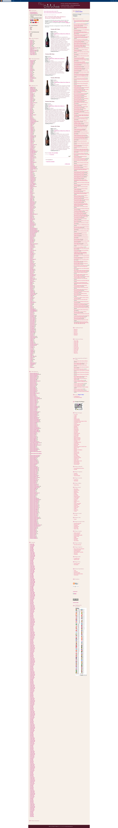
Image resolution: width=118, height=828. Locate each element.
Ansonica (31, 98)
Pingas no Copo (76, 447)
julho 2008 (31, 577)
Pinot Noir (31, 272)
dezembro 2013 (32, 648)
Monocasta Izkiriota (33, 433)
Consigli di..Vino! (77, 558)
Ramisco (31, 280)
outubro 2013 (32, 646)
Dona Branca (32, 150)
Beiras (31, 44)
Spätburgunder (32, 302)
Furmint (31, 161)
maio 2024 (31, 786)
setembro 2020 (32, 738)
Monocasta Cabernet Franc (34, 397)
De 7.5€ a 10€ (76, 349)
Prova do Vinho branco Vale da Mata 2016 (80, 299)
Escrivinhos (76, 494)
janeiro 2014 (32, 649)
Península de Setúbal (33, 50)
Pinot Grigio (32, 270)
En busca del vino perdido (78, 535)
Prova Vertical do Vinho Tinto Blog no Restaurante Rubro (80, 109)
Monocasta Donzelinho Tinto (34, 411)
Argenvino (75, 473)
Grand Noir (32, 175)
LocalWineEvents (77, 396)
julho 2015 (31, 669)
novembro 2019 (32, 727)
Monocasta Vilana (33, 529)
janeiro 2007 (32, 557)
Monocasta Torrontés (33, 516)
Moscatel (31, 227)
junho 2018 (32, 708)
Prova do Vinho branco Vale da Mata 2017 (80, 160)
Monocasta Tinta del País (34, 506)
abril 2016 (31, 679)
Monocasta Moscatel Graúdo (34, 455)
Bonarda (31, 118)
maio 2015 (31, 667)
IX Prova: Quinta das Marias (78, 380)
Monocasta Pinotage (33, 474)
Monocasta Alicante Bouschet (34, 374)
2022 (83, 321)
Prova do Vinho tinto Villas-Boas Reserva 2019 (81, 55)
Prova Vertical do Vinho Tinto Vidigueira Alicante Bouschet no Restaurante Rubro (80, 27)
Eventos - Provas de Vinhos (53, 152)
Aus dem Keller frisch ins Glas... (79, 468)
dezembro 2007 (32, 569)
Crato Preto (32, 147)
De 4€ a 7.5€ (76, 350)
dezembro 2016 (32, 688)
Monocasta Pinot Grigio (34, 470)
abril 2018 (31, 706)
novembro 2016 (32, 687)
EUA (31, 71)
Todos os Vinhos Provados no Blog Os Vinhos (50, 11)
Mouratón (31, 237)
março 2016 (32, 678)
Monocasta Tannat (33, 497)
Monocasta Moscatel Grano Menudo (36, 453)
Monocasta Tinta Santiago (34, 512)
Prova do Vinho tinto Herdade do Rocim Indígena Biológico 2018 (80, 101)
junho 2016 (32, 681)
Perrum (31, 262)
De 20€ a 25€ (76, 345)
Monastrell (31, 222)
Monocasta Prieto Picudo (34, 475)
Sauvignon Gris (32, 294)
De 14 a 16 (75, 331)
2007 (82, 323)
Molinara (31, 221)
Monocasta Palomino (33, 466)
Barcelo (31, 111)
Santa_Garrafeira (77, 456)
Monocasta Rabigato (33, 476)
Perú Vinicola (76, 564)
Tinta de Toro (32, 322)
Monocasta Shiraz (33, 489)
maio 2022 (31, 760)
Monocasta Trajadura (33, 519)
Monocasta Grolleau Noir (34, 429)
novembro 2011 (32, 621)
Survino (75, 519)
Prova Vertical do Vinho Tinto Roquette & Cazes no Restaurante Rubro (80, 213)
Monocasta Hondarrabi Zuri (34, 431)
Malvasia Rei (32, 204)
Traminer (31, 339)
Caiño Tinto (32, 123)
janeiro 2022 (32, 755)
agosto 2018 (32, 710)
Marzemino (32, 210)
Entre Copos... (76, 428)
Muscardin (32, 241)
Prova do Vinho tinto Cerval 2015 (79, 39)
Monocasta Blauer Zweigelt (34, 393)
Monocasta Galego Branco (34, 417)
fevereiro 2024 (32, 783)
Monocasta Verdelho (33, 528)
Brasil (31, 65)
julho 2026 (31, 815)
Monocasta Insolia (33, 432)
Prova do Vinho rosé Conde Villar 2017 (80, 265)
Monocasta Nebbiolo (33, 459)
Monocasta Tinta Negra (34, 510)
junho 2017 (32, 695)
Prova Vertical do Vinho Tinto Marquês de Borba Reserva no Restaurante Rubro (80, 215)
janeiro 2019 (32, 716)
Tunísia (31, 80)
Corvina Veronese (33, 144)
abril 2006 (31, 547)
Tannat (31, 307)
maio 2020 (31, 733)
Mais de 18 (75, 329)
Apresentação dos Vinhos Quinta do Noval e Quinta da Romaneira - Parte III (81, 172)
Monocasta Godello (33, 422)
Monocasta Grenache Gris (34, 427)
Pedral (31, 258)
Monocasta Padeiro (33, 464)
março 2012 (32, 625)
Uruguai (31, 81)
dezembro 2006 (32, 556)
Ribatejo (31, 51)
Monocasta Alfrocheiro (33, 373)
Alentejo (31, 41)
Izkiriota (31, 188)
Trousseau (31, 346)
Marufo (31, 209)
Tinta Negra (32, 327)
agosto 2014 (32, 657)
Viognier (31, 357)
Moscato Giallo (32, 236)
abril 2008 (31, 573)
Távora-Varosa (32, 52)
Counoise (31, 145)
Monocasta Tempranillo (34, 498)
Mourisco (31, 238)
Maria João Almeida (77, 437)
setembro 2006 (32, 552)
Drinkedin (75, 426)
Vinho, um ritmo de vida (78, 460)
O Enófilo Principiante (77, 442)
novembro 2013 (32, 647)
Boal (31, 115)
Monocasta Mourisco (33, 457)
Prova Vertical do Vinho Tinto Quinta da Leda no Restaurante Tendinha (81, 200)
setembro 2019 (32, 724)
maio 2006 (31, 548)
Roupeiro (31, 286)
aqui (40, 18)
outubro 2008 (32, 580)
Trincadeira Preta (33, 345)
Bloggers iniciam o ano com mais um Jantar (81, 206)
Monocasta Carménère (33, 401)
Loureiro (31, 197)
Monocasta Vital (32, 534)
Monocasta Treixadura (33, 522)
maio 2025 (31, 799)
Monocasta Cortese (33, 410)
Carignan (31, 129)
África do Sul (32, 60)
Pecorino (31, 255)
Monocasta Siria (32, 490)
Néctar (75, 570)
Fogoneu (31, 158)
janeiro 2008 (32, 570)
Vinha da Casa (76, 458)
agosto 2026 (32, 816)
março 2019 (32, 718)
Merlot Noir (32, 218)
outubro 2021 (32, 752)
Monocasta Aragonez (33, 378)
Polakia (75, 537)
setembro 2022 (32, 764)
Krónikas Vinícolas (77, 433)
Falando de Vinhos (77, 496)
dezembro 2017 (32, 701)
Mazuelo (31, 212)
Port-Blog (75, 469)
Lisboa (35, 47)
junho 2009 (32, 589)
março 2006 (32, 546)
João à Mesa (76, 432)
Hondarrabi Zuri (32, 186)
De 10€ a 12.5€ (76, 348)
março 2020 (32, 731)
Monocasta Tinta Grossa (34, 508)
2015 (82, 322)
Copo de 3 (75, 423)
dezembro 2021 (32, 754)
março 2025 (32, 797)
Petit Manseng (32, 263)
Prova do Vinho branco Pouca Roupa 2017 (80, 266)
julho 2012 (31, 630)
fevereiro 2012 (32, 624)
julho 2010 (31, 603)
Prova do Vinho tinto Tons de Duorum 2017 (81, 79)
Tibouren (31, 314)
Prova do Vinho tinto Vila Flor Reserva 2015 (81, 287)
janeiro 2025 (32, 795)
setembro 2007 (32, 566)
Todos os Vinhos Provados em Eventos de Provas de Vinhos (52, 12)
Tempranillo (32, 308)
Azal (31, 108)
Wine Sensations (76, 464)
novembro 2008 (32, 581)
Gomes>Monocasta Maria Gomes (35, 442)
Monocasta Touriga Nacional (34, 518)
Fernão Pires (32, 156)
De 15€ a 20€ (76, 346)
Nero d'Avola (32, 247)
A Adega (75, 416)
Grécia (31, 73)
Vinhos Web (76, 507)
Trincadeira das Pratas (33, 344)
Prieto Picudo (32, 275)
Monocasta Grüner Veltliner (34, 430)
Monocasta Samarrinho (34, 484)
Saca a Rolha (76, 455)
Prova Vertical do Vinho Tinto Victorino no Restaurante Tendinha (81, 290)
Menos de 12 (76, 333)
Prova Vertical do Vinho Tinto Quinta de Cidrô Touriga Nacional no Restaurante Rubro (81, 193)
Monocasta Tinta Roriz (33, 511)
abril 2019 (31, 719)
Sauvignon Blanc (32, 293)
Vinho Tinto (76, 505)
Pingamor (75, 448)
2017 (78, 322)
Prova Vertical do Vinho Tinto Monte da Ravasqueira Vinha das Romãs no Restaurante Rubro (81, 32)
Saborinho (31, 290)
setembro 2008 (32, 579)
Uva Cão (31, 348)
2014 (84, 322)
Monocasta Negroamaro (34, 463)
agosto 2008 (32, 578)
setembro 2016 (32, 685)
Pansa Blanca (32, 253)
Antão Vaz (31, 99)
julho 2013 (31, 643)
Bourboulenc (32, 119)
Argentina (31, 62)
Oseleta (31, 249)
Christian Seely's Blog (77, 549)
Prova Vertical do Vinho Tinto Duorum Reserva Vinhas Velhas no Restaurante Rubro (81, 271)
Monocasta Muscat (33, 458)
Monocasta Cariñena (33, 400)
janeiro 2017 (32, 689)
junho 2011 (32, 615)
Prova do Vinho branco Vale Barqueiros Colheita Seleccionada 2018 (80, 129)
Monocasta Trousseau (33, 527)
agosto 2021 (32, 750)
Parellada (31, 254)
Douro (31, 46)
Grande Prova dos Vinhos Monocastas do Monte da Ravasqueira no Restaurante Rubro (81, 283)
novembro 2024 (32, 793)
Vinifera (75, 508)
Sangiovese (32, 292)
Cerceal (31, 133)
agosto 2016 (32, 684)
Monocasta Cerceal (33, 404)
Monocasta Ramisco (33, 478)
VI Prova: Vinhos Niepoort (78, 384)
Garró (31, 169)
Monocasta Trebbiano (33, 521)
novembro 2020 (32, 740)
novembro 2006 (32, 555)
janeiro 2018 (32, 702)
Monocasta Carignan (33, 399)
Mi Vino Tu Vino (76, 524)
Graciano (31, 174)
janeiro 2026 (32, 808)
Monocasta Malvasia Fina (34, 441)
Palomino (31, 252)
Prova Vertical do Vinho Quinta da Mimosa (81, 360)
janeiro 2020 (32, 729)
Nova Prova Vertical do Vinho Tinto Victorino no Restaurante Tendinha (81, 90)
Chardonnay (32, 135)
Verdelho (31, 351)
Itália (31, 75)
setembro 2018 (32, 711)
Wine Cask (75, 553)
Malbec (31, 199)
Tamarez (31, 306)
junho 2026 (32, 814)
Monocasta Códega (33, 409)
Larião (31, 195)
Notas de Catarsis (77, 563)
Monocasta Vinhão (33, 530)
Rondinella (32, 285)
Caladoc (31, 124)
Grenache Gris (32, 178)
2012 (87, 322)
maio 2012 (31, 627)
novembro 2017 (32, 700)
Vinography (76, 525)
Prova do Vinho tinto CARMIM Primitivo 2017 (81, 224)
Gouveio (31, 173)
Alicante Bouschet (33, 90)
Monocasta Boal (32, 394)
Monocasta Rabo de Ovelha (34, 477)
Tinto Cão (31, 333)
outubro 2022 (32, 765)
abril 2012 (31, 626)
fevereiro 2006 (32, 545)
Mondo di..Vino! (76, 559)
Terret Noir (32, 313)
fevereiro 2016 (32, 677)
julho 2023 (31, 775)
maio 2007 (31, 561)
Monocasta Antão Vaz (33, 377)
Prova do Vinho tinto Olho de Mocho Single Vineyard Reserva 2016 (81, 217)
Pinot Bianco (32, 269)
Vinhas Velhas (32, 356)
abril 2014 (31, 653)
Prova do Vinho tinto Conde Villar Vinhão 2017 (81, 280)
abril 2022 (31, 759)
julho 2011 (31, 616)
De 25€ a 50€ (76, 344)
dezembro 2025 (32, 807)
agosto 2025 (32, 803)
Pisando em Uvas (76, 501)
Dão (30, 45)
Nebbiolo (31, 244)
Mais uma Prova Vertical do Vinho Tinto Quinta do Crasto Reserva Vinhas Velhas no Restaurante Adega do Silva (81, 45)
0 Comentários (52, 154)
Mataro (31, 211)
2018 (76, 322)
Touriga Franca (32, 336)
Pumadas (75, 450)
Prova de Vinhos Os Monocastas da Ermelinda (81, 374)
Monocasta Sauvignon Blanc (34, 486)
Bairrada (31, 43)
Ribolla (31, 282)
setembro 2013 (32, 645)
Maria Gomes (32, 207)
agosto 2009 (32, 591)
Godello (31, 172)
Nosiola (31, 248)
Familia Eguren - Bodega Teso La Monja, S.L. (62, 33)
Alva (31, 92)
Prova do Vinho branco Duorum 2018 (80, 117)
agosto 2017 (32, 697)
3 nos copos (76, 414)
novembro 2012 (32, 634)
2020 (86, 321)
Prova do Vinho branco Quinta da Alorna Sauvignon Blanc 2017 (80, 286)
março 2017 (32, 691)
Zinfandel (31, 367)
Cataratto (31, 132)
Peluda (31, 260)
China (31, 68)
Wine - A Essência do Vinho (78, 573)
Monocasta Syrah (33, 495)
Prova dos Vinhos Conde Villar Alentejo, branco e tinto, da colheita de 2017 (81, 277)
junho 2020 (32, 734)
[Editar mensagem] (70, 156)
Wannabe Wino (76, 526)
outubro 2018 (32, 712)
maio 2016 (31, 680)
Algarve (31, 42)
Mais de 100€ (76, 340)
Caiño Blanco (32, 122)
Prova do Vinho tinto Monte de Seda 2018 (80, 126)
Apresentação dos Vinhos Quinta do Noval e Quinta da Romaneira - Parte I (81, 176)
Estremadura (32, 47)
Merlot (31, 217)
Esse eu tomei (76, 495)
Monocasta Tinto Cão (33, 513)
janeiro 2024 (32, 782)
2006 (84, 323)
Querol (31, 276)
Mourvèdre (32, 239)
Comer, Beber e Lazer (77, 422)
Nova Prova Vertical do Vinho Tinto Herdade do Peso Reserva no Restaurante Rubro (81, 306)
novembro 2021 (32, 753)
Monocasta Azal (32, 386)
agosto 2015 (32, 670)
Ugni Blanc (32, 347)
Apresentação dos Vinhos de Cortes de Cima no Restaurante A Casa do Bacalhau (81, 304)
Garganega (32, 165)
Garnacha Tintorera (33, 168)
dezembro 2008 (32, 582)
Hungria (31, 74)
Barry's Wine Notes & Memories (79, 548)
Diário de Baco (76, 492)
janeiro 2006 (32, 544)
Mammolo (31, 205)
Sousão (31, 301)
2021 (85, 321)
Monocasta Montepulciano (34, 449)
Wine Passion (76, 574)
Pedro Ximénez (32, 259)
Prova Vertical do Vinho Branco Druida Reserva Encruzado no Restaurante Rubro (81, 137)
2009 (78, 323)
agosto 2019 (32, 723)
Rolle (31, 284)
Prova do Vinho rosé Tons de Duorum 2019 (81, 83)
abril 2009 (31, 587)
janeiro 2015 (32, 663)
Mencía (31, 215)
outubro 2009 (32, 593)
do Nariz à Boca (76, 425)
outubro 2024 (32, 792)
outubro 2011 (32, 620)
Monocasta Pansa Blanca (34, 467)
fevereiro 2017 (32, 690)
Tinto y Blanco (76, 540)
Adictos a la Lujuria (77, 532)
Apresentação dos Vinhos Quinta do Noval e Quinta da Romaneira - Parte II (81, 174)
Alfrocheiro (32, 88)
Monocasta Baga (32, 387)
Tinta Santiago (32, 330)
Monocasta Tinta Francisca (34, 507)
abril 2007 (31, 560)
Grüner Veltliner (32, 184)
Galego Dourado (32, 162)
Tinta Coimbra (32, 319)
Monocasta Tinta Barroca (34, 501)
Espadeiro (31, 155)
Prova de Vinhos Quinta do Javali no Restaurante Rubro (80, 191)
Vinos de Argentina (77, 475)
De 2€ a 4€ (75, 351)
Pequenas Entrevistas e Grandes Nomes (80, 446)
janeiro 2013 (32, 636)
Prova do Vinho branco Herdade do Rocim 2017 (81, 313)
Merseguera (32, 219)
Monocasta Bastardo (33, 390)
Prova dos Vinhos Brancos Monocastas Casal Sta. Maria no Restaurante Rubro (81, 125)
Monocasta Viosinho (33, 533)
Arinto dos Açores (33, 102)
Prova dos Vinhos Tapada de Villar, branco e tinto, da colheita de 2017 (81, 275)
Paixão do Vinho (76, 444)
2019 (74, 322)
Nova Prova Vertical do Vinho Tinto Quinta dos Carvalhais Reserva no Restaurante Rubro (81, 37)
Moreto (31, 226)
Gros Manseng (32, 183)
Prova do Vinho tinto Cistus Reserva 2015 (80, 147)
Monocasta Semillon (33, 488)
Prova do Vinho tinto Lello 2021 (79, 23)
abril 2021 (31, 745)
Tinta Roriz (32, 329)
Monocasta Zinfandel (33, 538)
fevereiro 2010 (32, 598)
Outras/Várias (32, 250)
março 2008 (32, 572)
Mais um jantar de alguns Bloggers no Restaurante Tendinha (80, 318)
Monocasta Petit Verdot (33, 469)
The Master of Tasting (77, 457)
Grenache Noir (32, 179)
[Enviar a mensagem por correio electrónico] (69, 156)
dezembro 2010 (32, 609)
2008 (80, 323)
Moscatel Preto (32, 233)
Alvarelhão (32, 93)
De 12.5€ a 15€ (76, 347)
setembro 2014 (32, 658)
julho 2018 (31, 709)
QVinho (75, 502)
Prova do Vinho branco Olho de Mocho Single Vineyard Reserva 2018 (81, 111)
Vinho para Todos (77, 504)
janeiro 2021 (32, 742)
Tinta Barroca (32, 316)
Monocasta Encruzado (33, 412)
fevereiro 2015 (32, 664)
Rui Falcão (75, 454)
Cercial (31, 134)
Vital (31, 360)
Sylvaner (31, 303)
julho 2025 (31, 802)
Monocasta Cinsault (33, 408)
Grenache (31, 176)
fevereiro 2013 (32, 637)
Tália (31, 305)
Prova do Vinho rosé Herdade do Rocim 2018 (81, 162)
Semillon (31, 295)
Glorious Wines (76, 484)
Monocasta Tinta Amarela (34, 500)
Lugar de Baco (76, 435)
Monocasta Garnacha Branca (34, 419)
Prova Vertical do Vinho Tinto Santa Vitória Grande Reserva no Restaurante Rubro (81, 149)
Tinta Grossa (32, 325)
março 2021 (32, 744)
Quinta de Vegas (76, 453)
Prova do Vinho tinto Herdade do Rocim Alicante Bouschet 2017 (80, 95)
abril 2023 (31, 772)
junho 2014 (32, 655)
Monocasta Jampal (33, 436)
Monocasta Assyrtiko (33, 384)
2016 (80, 322)
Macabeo (31, 198)
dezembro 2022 (32, 767)
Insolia (31, 187)
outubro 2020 (32, 739)
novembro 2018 (32, 713)
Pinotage (31, 273)
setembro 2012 (32, 632)
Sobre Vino (76, 539)
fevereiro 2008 (32, 571)
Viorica (31, 358)
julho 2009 (31, 590)
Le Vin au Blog (76, 497)
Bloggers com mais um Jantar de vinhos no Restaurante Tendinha (81, 196)
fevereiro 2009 (32, 584)
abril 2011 (31, 613)
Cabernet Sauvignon (33, 121)
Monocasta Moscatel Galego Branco (35, 451)
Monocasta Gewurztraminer (34, 421)
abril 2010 (31, 600)
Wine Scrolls (76, 527)
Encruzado (32, 153)
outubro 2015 (32, 673)
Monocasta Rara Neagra (34, 479)
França (31, 72)
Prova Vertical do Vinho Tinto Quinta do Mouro (81, 51)
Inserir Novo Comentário (50, 161)
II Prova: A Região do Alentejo (79, 390)
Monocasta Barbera (33, 388)
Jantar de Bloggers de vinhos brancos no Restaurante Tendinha (80, 178)
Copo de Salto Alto (77, 424)
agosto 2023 (32, 776)
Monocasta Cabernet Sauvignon (35, 398)
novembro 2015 (32, 674)
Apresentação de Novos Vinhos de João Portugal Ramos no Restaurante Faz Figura (81, 180)
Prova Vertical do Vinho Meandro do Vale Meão (81, 370)
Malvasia (31, 200)
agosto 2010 (32, 604)
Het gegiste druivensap (77, 544)
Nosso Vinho (76, 498)
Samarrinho (32, 291)
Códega (31, 140)
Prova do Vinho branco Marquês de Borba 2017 (81, 307)
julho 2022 (31, 762)
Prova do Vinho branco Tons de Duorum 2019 (81, 81)
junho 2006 (32, 549)
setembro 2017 (32, 698)
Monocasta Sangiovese (33, 485)
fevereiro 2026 (32, 809)
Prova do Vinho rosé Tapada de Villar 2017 (81, 272)
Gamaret (31, 163)
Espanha (31, 70)
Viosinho (31, 359)
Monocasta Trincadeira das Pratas (35, 524)
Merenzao (31, 216)
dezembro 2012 (32, 635)
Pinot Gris (31, 271)
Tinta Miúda (32, 326)
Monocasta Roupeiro (33, 481)
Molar (31, 220)
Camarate (31, 126)
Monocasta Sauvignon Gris (34, 487)
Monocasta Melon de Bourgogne (35, 444)
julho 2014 (31, 656)
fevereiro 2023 (32, 770)
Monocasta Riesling (33, 480)
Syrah (31, 304)
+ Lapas (75, 415)
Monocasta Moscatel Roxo (34, 456)
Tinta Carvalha (32, 318)
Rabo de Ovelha (32, 279)
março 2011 (32, 612)
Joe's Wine (75, 515)
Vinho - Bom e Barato (77, 503)
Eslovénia (31, 69)
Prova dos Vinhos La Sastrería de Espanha (81, 186)
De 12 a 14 (75, 332)
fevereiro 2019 (32, 717)
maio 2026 (31, 813)
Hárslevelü (31, 185)
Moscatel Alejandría (33, 228)
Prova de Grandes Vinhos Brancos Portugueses (81, 372)
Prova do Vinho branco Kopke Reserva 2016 (81, 319)
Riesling (31, 283)
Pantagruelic (76, 445)
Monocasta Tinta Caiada (34, 502)
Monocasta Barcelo (33, 389)
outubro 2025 (32, 805)
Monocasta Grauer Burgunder (35, 428)
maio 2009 (31, 588)
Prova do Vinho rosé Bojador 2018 (79, 159)
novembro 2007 (32, 568)
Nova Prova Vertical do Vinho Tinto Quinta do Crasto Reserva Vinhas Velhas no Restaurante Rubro (81, 115)
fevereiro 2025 (32, 796)
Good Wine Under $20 (77, 523)
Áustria (31, 64)
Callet (31, 125)
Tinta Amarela (32, 315)
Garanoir (31, 164)
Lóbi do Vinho (76, 434)
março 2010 (32, 599)
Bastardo (31, 112)
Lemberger (32, 196)
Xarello (31, 365)
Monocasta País (32, 465)
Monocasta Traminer (33, 520)
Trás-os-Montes (32, 53)
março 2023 (32, 771)
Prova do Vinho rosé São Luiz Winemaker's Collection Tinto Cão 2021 (81, 35)
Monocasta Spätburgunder (34, 492)
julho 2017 (31, 696)
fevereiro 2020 (32, 730)
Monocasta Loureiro (33, 437)
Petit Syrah (32, 264)
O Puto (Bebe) (76, 443)
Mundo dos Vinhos (77, 439)
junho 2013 (32, 642)
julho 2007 (31, 563)
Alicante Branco (32, 91)
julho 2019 (31, 722)
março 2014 (32, 652)
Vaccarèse (31, 349)
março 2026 (32, 810)
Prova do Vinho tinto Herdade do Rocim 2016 (81, 230)
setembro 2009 (32, 592)
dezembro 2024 (32, 794)
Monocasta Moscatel (33, 450)
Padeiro (31, 251)
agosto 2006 (32, 551)
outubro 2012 (32, 633)
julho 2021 (31, 749)
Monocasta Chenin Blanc (34, 407)
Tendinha (67, 22)
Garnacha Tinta (32, 167)
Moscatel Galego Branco (34, 230)
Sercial (31, 296)
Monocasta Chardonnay (34, 406)
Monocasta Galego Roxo (34, 418)
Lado (31, 194)
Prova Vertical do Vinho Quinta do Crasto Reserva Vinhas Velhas (80, 363)
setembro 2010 (32, 605)
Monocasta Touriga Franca (34, 517)
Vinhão (31, 355)
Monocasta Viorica (33, 532)
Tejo (33, 51)
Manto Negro (32, 206)
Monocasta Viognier (33, 531)
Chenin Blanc (32, 136)
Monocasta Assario (33, 383)
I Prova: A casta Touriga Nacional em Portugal (81, 391)
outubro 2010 (32, 606)
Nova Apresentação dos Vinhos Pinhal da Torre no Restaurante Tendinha (81, 68)
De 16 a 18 (75, 330)
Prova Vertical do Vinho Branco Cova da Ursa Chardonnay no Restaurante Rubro (81, 74)
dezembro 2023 (32, 781)
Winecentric (76, 554)
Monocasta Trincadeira (33, 523)
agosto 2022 (32, 763)
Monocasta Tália (32, 496)
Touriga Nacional (33, 337)
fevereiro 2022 (32, 756)
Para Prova (75, 334)
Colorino (31, 142)
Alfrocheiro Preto (33, 89)
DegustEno (75, 491)
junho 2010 (32, 602)
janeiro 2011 (32, 610)
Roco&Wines (76, 538)
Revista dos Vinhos (77, 572)
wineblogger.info (75, 591)
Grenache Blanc (32, 177)
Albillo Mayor (32, 87)
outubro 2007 (32, 567)
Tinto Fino (31, 334)
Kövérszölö (32, 193)
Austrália (31, 63)
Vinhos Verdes (32, 54)
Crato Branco (32, 146)
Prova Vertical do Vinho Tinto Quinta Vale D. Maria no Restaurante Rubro (81, 43)
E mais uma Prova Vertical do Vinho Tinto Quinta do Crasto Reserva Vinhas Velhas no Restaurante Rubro (81, 204)
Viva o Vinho (76, 509)
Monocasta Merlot (33, 447)
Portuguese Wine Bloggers (78, 449)
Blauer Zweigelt (32, 114)
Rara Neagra (32, 281)
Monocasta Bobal (33, 395)
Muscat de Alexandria (33, 243)
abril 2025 (31, 798)
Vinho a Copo (76, 459)
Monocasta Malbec (33, 439)
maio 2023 (31, 773)
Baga (31, 109)
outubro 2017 (32, 699)
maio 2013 (31, 641)
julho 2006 (31, 550)
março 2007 (32, 559)
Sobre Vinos (76, 474)
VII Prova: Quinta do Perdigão (79, 383)
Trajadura (31, 338)
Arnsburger (32, 104)
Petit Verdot (32, 265)
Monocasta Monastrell (33, 448)
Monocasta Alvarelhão (33, 375)
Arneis (31, 103)
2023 (81, 321)
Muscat (31, 242)
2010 (76, 323)
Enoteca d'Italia (76, 536)
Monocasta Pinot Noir (33, 473)
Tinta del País (32, 323)
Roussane (31, 287)
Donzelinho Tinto (33, 152)
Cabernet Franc (32, 120)
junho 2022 (32, 761)
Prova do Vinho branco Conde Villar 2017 (80, 278)
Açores (31, 40)
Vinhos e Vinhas (76, 506)
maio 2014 (31, 654)
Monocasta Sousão (33, 491)
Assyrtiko (31, 107)
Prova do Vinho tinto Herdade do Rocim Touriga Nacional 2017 (80, 97)
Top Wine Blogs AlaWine (78, 397)
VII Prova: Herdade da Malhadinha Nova (80, 381)
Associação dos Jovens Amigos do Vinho (80, 421)
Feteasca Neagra (32, 157)
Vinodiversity (76, 479)
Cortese (31, 143)
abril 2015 (31, 666)
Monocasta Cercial (33, 405)
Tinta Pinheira (32, 328)
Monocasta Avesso (33, 385)
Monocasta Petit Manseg (34, 468)
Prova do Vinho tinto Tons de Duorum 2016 (81, 295)
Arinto (31, 101)
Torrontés (31, 335)
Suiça (31, 79)
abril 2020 (31, 732)
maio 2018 (31, 707)
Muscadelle (32, 240)
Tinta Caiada (32, 317)
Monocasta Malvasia (33, 440)
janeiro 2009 (32, 583)
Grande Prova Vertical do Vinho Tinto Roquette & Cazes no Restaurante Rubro (81, 316)
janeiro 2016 (32, 676)
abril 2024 (31, 785)
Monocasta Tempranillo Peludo (35, 499)
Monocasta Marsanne (33, 443)
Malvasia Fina (32, 201)
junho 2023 (32, 774)
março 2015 (32, 665)
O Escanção (76, 571)
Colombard (32, 141)
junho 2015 (32, 668)
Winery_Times (76, 528)
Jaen (31, 189)
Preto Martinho (32, 274)
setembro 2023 (32, 777)
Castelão (31, 131)
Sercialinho (32, 297)
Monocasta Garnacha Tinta (34, 420)
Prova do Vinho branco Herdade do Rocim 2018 (81, 182)
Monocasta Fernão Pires (34, 415)
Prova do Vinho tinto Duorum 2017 (79, 93)
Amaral (31, 97)
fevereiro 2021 (32, 743)
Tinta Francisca (32, 324)
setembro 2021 (32, 751)
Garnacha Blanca (33, 166)
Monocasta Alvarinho (33, 376)
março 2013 (32, 638)
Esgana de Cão (32, 154)
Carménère (32, 130)
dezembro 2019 (32, 728)
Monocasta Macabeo (33, 438)
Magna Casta (76, 436)
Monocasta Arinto (33, 379)
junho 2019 (32, 721)
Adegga (75, 417)
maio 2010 (31, 601)
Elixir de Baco (76, 427)
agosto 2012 (32, 631)
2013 (86, 322)
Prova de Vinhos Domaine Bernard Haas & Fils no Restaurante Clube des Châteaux (81, 21)
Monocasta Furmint (33, 416)
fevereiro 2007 (32, 558)
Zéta (31, 366)
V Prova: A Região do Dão (78, 385)
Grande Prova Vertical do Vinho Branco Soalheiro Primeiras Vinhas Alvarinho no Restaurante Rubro (80, 253)
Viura (31, 361)
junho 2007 (32, 562)
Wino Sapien (76, 480)
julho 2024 (31, 788)
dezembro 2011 (32, 622)
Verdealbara (32, 350)
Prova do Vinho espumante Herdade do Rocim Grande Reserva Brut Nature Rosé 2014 (81, 169)
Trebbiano (31, 340)
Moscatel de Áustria (33, 229)
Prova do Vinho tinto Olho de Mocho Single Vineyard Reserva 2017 (81, 107)
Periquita (31, 261)
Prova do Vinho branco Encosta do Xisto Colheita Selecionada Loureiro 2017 (80, 135)
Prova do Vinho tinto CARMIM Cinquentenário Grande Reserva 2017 (80, 58)
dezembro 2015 (32, 675)
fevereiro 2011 (32, 611)
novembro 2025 (32, 806)
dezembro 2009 (32, 595)
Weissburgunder (32, 362)
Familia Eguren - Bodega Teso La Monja (60, 21)
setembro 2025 (32, 804)
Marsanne (31, 208)
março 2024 (32, 784)
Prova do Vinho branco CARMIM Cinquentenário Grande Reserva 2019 (80, 62)
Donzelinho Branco (33, 151)
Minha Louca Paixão (77, 438)
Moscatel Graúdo (33, 232)
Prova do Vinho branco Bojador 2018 (80, 158)
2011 (74, 323)
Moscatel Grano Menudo (34, 231)
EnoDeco (75, 493)
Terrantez (31, 312)
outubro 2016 (32, 686)
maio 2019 (31, 720)
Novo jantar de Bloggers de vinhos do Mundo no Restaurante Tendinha (81, 211)
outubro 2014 (32, 659)
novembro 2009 (32, 594)
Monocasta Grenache (33, 426)
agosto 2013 (32, 644)
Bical (31, 113)
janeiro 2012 (32, 623)
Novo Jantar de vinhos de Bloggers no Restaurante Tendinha (80, 202)
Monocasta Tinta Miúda (34, 509)
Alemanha (31, 61)
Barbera (31, 110)
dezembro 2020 (32, 741)
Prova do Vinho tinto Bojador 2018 (79, 153)
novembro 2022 (32, 766)
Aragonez (31, 100)
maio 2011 (31, 614)
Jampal (31, 190)
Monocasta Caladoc (33, 396)
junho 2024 (32, 787)
